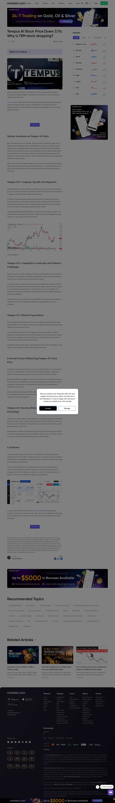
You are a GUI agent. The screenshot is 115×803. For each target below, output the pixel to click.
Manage (67, 408)
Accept (48, 408)
